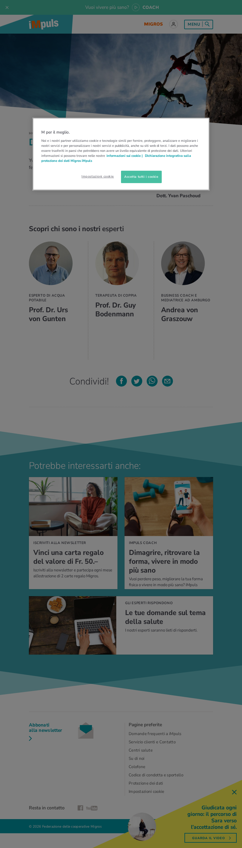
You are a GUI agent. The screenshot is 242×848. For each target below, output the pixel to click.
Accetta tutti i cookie (141, 176)
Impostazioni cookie (97, 176)
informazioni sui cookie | (125, 155)
